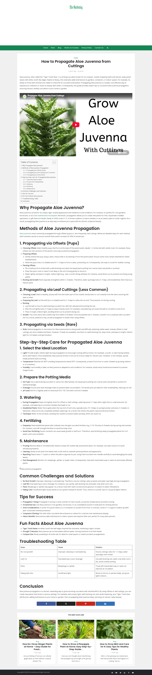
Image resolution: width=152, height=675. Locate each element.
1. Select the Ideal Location (33, 179)
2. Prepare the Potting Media (34, 182)
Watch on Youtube (71, 48)
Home (45, 48)
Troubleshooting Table (30, 199)
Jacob (82, 71)
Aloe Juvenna (25, 233)
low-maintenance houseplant (46, 215)
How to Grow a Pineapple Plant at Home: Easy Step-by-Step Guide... (76, 647)
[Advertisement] (76, 29)
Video (76, 58)
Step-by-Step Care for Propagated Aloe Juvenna (39, 177)
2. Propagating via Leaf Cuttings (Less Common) (40, 172)
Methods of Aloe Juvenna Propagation (35, 168)
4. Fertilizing (29, 186)
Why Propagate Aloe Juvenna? (32, 165)
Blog (59, 48)
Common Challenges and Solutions (34, 191)
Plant (53, 48)
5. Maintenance (30, 189)
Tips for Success (28, 193)
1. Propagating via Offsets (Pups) (35, 170)
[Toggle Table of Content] (53, 162)
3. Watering (28, 184)
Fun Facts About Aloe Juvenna (32, 196)
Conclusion (26, 201)
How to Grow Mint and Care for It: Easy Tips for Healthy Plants (114, 647)
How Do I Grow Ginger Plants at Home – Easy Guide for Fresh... (37, 647)
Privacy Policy (87, 48)
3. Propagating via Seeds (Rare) (35, 175)
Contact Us (99, 48)
